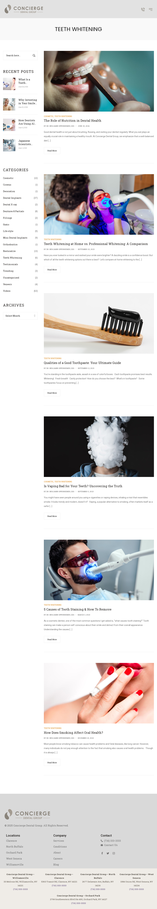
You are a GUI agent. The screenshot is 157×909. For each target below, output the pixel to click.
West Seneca (14, 858)
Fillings (7, 217)
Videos (6, 290)
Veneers (7, 284)
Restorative (9, 251)
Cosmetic (8, 178)
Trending (8, 270)
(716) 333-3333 (20, 889)
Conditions (60, 846)
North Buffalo (14, 846)
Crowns (7, 184)
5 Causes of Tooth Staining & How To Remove (77, 609)
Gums (6, 224)
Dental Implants (12, 197)
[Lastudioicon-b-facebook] (102, 853)
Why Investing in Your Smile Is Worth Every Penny (27, 101)
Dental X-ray (10, 204)
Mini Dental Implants (15, 237)
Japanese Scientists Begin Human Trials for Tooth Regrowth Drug (28, 142)
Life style (8, 231)
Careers (57, 858)
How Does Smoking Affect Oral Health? (73, 733)
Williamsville (14, 864)
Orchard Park (14, 852)
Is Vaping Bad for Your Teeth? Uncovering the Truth (83, 486)
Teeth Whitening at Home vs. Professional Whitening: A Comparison (96, 244)
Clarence (11, 840)
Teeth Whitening (12, 257)
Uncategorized (11, 277)
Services (58, 840)
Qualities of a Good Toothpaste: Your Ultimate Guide (82, 363)
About (57, 852)
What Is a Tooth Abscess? (24, 81)
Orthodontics (10, 244)
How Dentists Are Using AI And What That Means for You (28, 122)
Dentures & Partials (13, 211)
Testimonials (10, 264)
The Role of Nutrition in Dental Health (72, 121)
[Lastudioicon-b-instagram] (113, 853)
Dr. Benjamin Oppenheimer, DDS (60, 126)
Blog (56, 864)
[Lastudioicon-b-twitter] (108, 853)
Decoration (9, 191)
